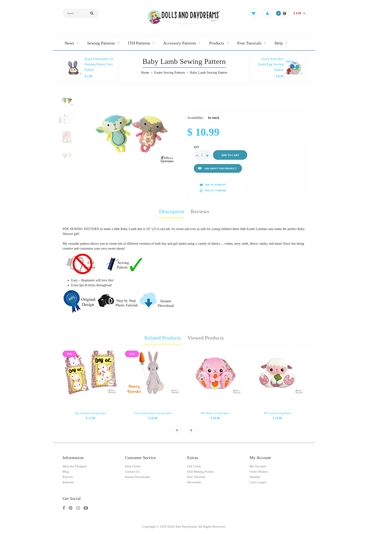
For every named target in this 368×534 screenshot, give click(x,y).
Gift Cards (194, 466)
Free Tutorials (196, 477)
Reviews (200, 211)
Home (145, 72)
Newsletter (194, 482)
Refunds (68, 482)
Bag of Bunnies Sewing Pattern (90, 413)
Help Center (133, 466)
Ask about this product (220, 168)
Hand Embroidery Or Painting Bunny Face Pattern (99, 64)
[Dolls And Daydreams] (184, 24)
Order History (259, 471)
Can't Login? (258, 482)
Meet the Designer (75, 466)
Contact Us (132, 471)
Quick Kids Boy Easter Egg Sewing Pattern (270, 64)
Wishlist (255, 477)
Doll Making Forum (200, 471)
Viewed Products (205, 338)
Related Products (162, 338)
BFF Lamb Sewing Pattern (277, 413)
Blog (66, 471)
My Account (258, 466)
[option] (132, 133)
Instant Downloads (137, 477)
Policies (68, 477)
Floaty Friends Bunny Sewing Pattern (153, 413)
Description (171, 211)
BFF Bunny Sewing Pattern (215, 413)
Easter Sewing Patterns (169, 72)
